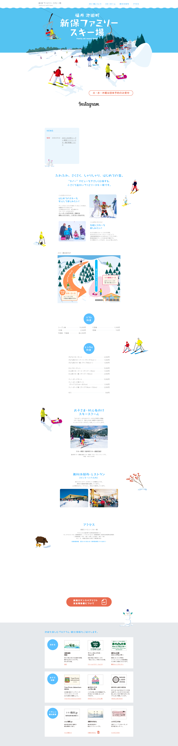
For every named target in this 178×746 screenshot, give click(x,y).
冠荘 (65, 664)
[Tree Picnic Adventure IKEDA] (72, 698)
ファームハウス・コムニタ (95, 664)
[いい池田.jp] (68, 733)
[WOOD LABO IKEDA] (117, 698)
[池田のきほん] (92, 733)
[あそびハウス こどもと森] (95, 698)
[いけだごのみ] (115, 733)
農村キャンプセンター (117, 664)
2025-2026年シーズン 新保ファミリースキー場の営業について (69, 141)
